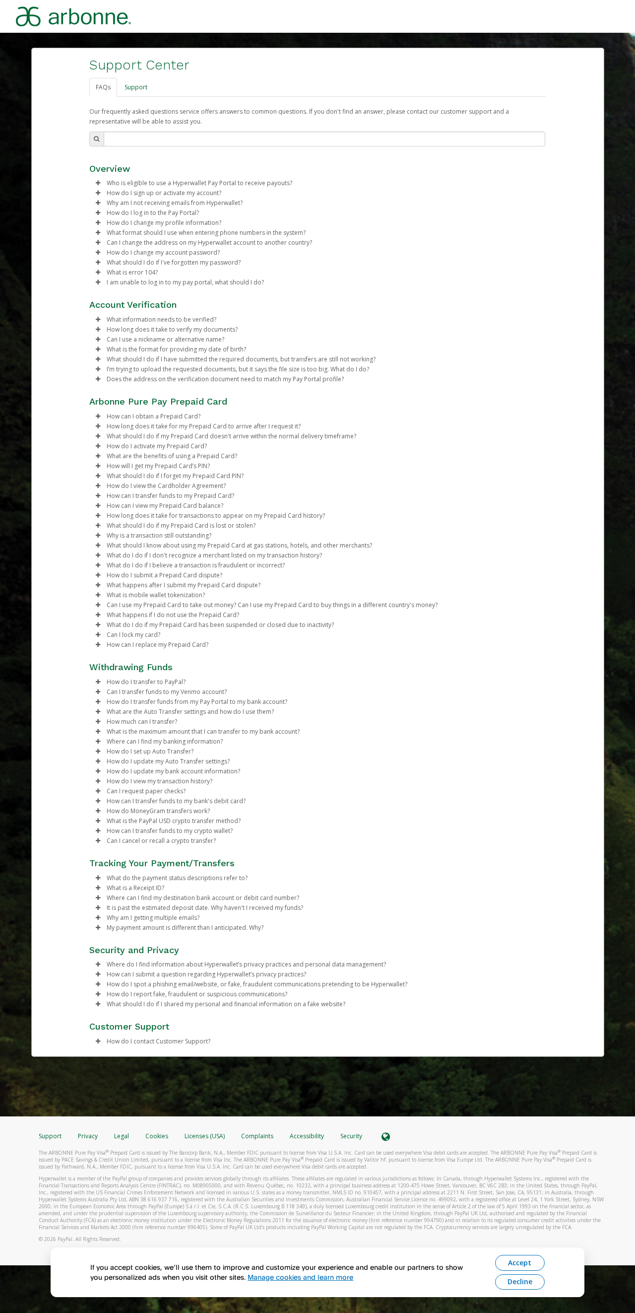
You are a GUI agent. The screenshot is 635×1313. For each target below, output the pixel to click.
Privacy (88, 1136)
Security (351, 1136)
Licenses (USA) (205, 1136)
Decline (520, 1281)
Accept (519, 1262)
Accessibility (307, 1136)
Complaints (258, 1136)
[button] (98, 183)
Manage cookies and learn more (300, 1277)
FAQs (103, 87)
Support (136, 87)
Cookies (156, 1136)
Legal (121, 1136)
